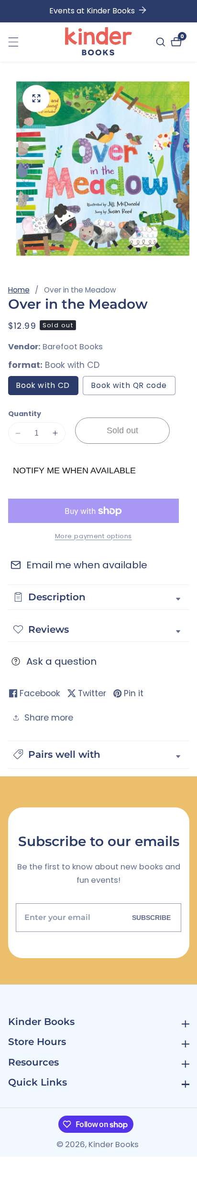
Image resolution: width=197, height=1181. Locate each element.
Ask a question (61, 661)
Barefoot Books (73, 347)
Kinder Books (113, 1145)
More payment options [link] (93, 536)
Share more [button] (48, 717)
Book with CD (47, 387)
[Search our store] (162, 42)
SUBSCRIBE (151, 917)
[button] (98, 754)
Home (19, 290)
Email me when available (86, 565)
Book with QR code (133, 387)
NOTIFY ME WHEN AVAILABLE (74, 470)
